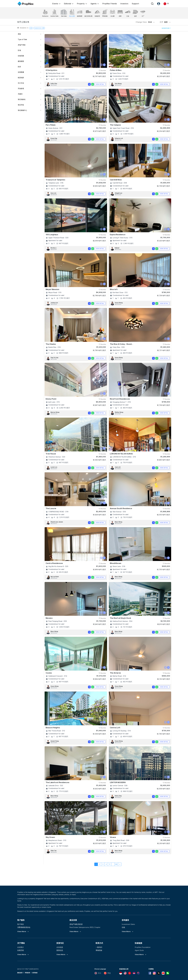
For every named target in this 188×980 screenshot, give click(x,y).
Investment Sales (128, 924)
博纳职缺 (99, 950)
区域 (19, 50)
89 (116, 864)
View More (21, 931)
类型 (19, 34)
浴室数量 (21, 72)
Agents (94, 4)
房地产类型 (21, 45)
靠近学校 (21, 105)
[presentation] (101, 64)
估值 (123, 927)
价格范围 (21, 56)
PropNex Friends (109, 4)
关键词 (20, 94)
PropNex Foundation (142, 947)
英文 (99, 973)
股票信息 (59, 950)
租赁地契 (21, 77)
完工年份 (21, 83)
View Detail (100, 84)
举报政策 (27, 972)
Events (55, 4)
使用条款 (35, 972)
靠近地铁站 (21, 99)
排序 (164, 22)
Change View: (144, 22)
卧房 (19, 67)
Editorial (67, 4)
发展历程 (20, 950)
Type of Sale (22, 39)
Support (135, 4)
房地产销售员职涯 (76, 924)
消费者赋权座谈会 (23, 927)
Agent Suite (139, 950)
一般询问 (99, 947)
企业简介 (20, 947)
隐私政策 (20, 972)
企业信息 (59, 947)
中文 (109, 973)
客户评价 (20, 924)
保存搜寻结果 (166, 28)
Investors (124, 4)
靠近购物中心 (22, 110)
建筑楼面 (21, 61)
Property (81, 4)
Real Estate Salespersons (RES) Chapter (85, 927)
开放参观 (21, 88)
